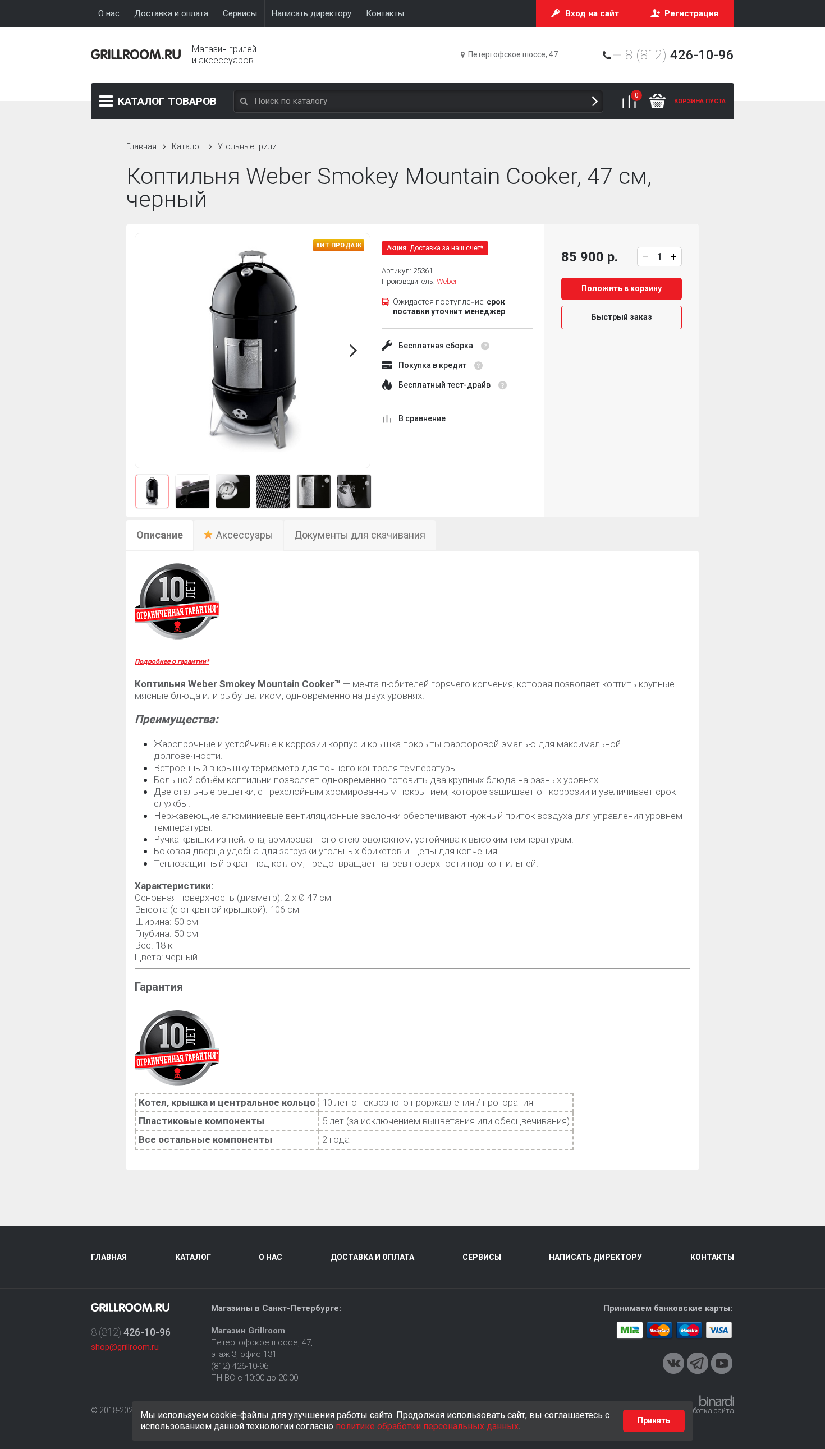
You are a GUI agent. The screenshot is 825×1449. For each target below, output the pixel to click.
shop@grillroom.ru (125, 1347)
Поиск (594, 101)
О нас (270, 1257)
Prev (151, 350)
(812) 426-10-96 (239, 1366)
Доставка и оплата (372, 1257)
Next (353, 350)
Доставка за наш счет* (446, 248)
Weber (447, 281)
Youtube (721, 1363)
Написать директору (595, 1257)
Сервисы (481, 1257)
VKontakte (673, 1363)
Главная (141, 146)
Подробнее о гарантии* (172, 661)
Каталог (167, 101)
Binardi (716, 1400)
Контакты (712, 1257)
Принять (654, 1420)
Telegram (697, 1363)
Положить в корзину (621, 288)
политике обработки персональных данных (427, 1426)
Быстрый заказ (622, 316)
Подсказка (485, 346)
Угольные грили (247, 146)
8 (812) (679, 55)
